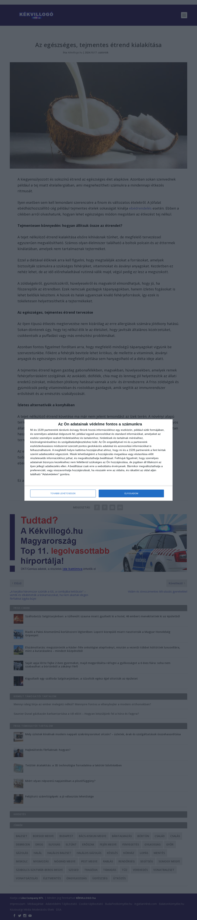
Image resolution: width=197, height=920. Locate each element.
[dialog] (98, 460)
